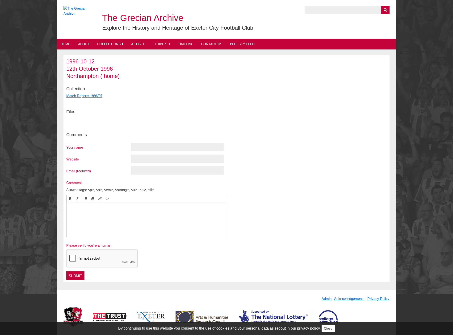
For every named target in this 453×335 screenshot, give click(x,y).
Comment (74, 182)
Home (65, 44)
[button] (70, 198)
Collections (109, 44)
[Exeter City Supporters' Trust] (109, 321)
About (83, 44)
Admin (326, 299)
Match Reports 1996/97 (84, 96)
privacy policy (308, 328)
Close (328, 328)
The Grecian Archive (142, 18)
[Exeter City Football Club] (73, 321)
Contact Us (211, 44)
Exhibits (159, 44)
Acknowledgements (349, 299)
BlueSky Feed (242, 44)
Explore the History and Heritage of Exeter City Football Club (177, 28)
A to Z (136, 44)
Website (72, 159)
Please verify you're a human (88, 245)
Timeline (185, 44)
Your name (74, 147)
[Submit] (385, 10)
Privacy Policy (378, 299)
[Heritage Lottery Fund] (288, 321)
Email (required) (78, 171)
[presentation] (70, 198)
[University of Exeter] (151, 321)
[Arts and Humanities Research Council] (202, 321)
